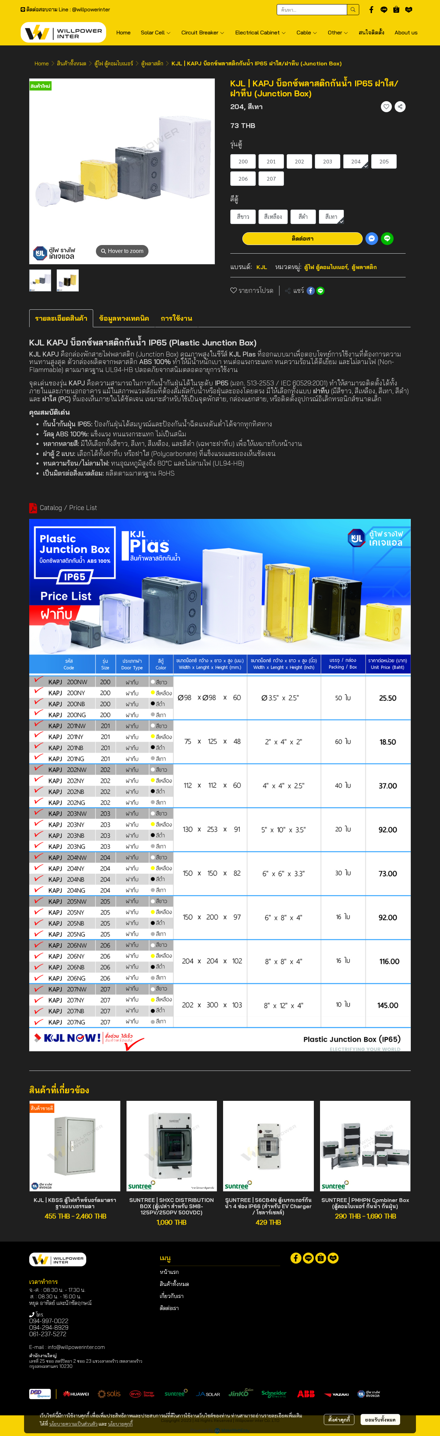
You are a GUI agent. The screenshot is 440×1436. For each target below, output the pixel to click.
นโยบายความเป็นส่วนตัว (73, 1424)
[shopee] (396, 9)
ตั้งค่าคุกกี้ (339, 1419)
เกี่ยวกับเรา (172, 1296)
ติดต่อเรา (303, 238)
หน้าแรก (169, 1271)
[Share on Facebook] (311, 291)
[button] (318, 9)
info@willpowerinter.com (76, 1347)
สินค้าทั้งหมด (71, 63)
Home (42, 63)
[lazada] (408, 9)
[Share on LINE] (320, 291)
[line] (383, 9)
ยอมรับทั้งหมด (380, 1419)
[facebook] (371, 9)
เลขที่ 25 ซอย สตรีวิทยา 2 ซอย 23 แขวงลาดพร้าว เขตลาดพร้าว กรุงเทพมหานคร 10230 (85, 1363)
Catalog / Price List (68, 507)
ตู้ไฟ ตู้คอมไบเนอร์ (114, 63)
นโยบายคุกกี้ (120, 1424)
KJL (261, 267)
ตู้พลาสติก (152, 63)
